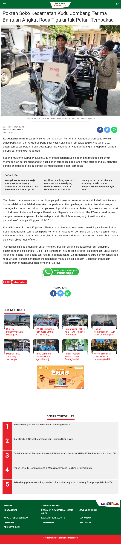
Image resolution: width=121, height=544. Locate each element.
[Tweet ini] (107, 130)
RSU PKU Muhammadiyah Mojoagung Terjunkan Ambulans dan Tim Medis (16, 332)
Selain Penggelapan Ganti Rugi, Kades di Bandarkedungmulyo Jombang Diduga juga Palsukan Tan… (64, 482)
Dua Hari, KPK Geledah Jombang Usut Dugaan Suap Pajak (43, 439)
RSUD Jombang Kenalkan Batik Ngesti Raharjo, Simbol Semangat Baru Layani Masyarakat (45, 356)
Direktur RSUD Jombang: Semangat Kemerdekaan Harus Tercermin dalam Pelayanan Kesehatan (16, 356)
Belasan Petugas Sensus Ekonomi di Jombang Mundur (42, 424)
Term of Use (47, 522)
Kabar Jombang (20, 282)
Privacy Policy (12, 527)
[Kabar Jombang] (60, 4)
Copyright (10, 522)
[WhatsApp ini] (114, 130)
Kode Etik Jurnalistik (53, 518)
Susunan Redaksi (50, 505)
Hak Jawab (85, 518)
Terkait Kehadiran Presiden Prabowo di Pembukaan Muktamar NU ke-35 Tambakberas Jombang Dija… (66, 453)
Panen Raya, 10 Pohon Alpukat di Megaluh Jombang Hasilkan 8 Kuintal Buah (53, 468)
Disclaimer (85, 522)
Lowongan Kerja (88, 510)
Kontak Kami (10, 510)
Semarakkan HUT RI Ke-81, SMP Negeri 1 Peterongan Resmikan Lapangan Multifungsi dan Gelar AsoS (75, 332)
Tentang (8, 505)
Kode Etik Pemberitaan (16, 518)
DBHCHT (7, 282)
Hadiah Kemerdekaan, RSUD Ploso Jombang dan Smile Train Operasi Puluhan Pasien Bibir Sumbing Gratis (104, 332)
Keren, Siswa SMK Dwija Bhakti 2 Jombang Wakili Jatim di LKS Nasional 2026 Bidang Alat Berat (103, 356)
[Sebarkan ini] (100, 130)
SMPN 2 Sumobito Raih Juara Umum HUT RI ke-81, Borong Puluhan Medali (45, 332)
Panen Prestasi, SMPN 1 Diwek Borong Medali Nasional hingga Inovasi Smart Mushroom (73, 356)
